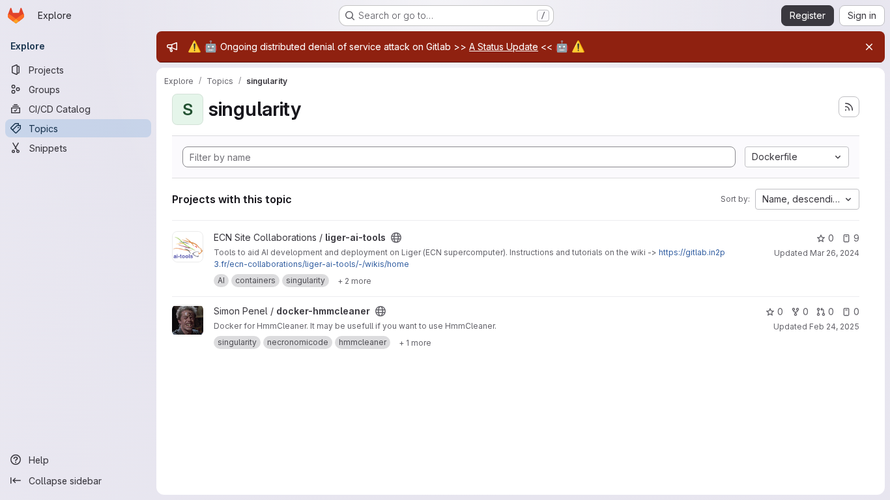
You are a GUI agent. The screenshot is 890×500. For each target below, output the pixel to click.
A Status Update (503, 46)
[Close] (869, 47)
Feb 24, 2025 (834, 326)
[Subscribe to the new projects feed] (849, 106)
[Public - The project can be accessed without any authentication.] (396, 237)
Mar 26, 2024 (834, 253)
